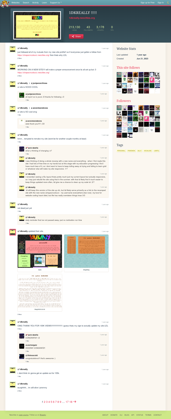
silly (139, 151)
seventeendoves (40, 107)
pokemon (131, 151)
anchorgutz (32, 345)
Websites (15, 2)
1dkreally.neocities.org (82, 18)
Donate (114, 415)
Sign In (161, 2)
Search (26, 2)
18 (70, 402)
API (132, 415)
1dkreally (23, 48)
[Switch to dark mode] (168, 2)
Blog (127, 415)
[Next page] (75, 402)
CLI (121, 415)
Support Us (55, 2)
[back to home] (5, 3)
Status (139, 415)
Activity (35, 2)
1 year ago (105, 48)
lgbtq (156, 151)
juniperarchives (40, 83)
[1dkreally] (12, 232)
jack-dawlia (33, 148)
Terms (148, 415)
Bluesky (43, 415)
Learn (44, 2)
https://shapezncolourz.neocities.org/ (33, 55)
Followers (124, 101)
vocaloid (147, 151)
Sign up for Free (147, 2)
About (105, 415)
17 (67, 402)
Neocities (13, 415)
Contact (157, 415)
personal (121, 151)
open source (23, 415)
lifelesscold (32, 355)
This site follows (128, 67)
